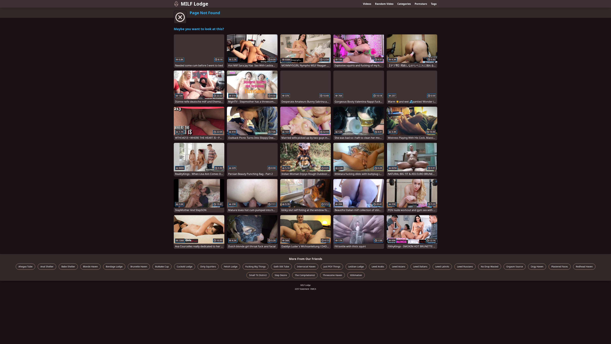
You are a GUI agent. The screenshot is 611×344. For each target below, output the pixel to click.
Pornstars (421, 4)
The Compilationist (305, 275)
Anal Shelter (46, 266)
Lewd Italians (420, 266)
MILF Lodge (194, 3)
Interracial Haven (306, 266)
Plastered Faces (559, 266)
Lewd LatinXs (442, 266)
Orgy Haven (537, 266)
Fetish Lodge (230, 266)
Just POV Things (331, 266)
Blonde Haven (90, 266)
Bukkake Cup (162, 266)
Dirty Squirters (208, 266)
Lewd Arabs (378, 266)
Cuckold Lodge (184, 266)
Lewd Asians (398, 266)
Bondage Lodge (114, 266)
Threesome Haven (332, 275)
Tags (434, 4)
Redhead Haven (584, 266)
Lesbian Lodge (356, 266)
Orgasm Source (514, 266)
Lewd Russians (465, 266)
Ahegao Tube (25, 266)
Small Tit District (258, 275)
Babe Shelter (68, 266)
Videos (367, 4)
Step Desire (281, 275)
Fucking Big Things (255, 266)
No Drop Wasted (489, 266)
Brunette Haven (138, 266)
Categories (404, 4)
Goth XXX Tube (281, 266)
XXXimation (356, 275)
